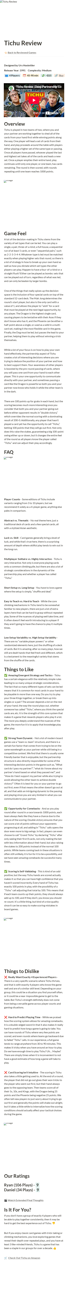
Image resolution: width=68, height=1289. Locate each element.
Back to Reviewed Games (22, 52)
